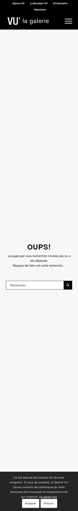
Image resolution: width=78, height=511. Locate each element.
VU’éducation (60, 3)
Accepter (30, 503)
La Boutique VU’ (39, 3)
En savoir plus (48, 496)
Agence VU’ (18, 3)
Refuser (49, 503)
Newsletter (40, 9)
